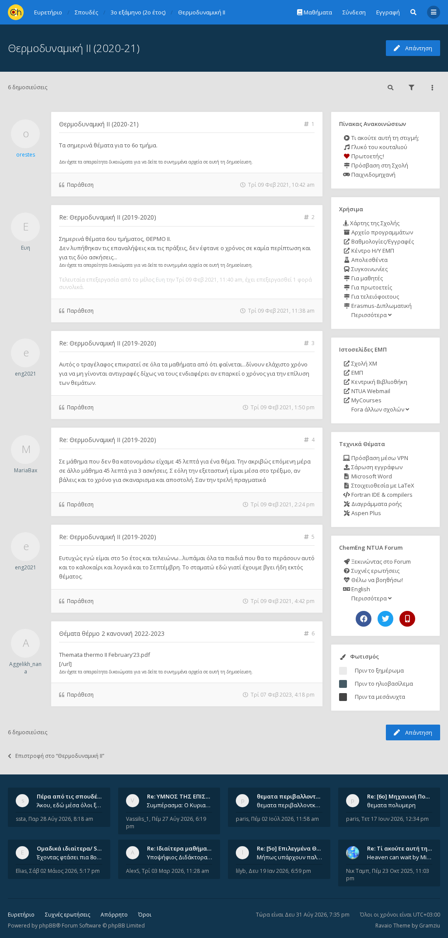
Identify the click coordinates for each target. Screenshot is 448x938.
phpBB (47, 925)
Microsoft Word (371, 476)
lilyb (241, 871)
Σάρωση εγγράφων (376, 467)
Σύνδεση (354, 12)
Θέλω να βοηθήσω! (376, 580)
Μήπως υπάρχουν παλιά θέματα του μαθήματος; (289, 857)
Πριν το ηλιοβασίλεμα (384, 683)
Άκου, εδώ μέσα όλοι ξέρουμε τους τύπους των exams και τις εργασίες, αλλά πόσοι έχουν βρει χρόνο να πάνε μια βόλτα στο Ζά (69, 805)
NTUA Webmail (370, 391)
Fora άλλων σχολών (378, 409)
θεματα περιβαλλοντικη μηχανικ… (305, 796)
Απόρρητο (114, 914)
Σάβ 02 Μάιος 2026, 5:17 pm (64, 871)
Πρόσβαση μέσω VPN (379, 458)
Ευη (25, 247)
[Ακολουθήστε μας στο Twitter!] (385, 619)
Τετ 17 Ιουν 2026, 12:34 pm (395, 819)
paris (242, 819)
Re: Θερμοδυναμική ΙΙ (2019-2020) (107, 217)
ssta (21, 819)
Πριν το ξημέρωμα (379, 670)
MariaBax (25, 470)
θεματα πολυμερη (391, 805)
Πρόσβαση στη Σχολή (379, 165)
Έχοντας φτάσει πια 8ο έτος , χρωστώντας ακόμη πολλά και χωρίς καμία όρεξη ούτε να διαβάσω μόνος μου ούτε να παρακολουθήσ (69, 857)
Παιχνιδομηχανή (373, 174)
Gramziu (429, 925)
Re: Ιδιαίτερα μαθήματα (180, 848)
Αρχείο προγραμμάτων (381, 232)
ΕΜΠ (356, 373)
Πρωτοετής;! (367, 156)
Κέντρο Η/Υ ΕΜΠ (372, 251)
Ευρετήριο (21, 914)
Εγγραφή (388, 12)
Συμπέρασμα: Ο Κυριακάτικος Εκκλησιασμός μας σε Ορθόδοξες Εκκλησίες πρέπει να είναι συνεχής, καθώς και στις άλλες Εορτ (180, 805)
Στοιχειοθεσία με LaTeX (382, 485)
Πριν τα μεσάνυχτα (380, 697)
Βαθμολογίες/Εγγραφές (382, 241)
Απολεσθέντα (369, 260)
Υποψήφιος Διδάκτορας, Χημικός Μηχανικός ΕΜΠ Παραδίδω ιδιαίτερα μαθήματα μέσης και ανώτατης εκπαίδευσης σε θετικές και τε (180, 857)
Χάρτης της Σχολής (374, 223)
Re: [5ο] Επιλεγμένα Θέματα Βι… (301, 848)
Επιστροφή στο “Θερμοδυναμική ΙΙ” (59, 756)
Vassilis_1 (137, 819)
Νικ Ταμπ (357, 871)
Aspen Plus (365, 513)
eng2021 (25, 373)
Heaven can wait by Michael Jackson (400, 857)
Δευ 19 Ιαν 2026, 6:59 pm (279, 871)
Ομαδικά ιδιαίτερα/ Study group (82, 848)
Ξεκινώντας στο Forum (380, 561)
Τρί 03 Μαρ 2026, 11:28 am (175, 871)
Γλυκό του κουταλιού (378, 147)
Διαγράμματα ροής (376, 504)
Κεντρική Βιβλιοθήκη (378, 382)
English (360, 589)
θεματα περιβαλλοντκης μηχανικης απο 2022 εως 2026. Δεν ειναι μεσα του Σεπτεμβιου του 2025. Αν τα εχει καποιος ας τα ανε (289, 805)
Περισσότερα (369, 315)
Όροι (144, 914)
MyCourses (366, 400)
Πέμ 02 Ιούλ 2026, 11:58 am (285, 819)
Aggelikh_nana (25, 667)
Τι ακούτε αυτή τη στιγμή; (384, 138)
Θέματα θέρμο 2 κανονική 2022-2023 (111, 633)
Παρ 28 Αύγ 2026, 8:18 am (60, 819)
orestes (25, 154)
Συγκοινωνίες (369, 269)
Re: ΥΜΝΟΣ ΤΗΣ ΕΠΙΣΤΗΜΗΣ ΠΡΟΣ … (198, 796)
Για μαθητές (366, 278)
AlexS (132, 871)
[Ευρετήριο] (16, 12)
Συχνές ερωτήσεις (374, 571)
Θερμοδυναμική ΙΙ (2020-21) (74, 48)
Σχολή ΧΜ (363, 363)
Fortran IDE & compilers (381, 495)
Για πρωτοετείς (371, 287)
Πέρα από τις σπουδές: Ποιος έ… (82, 796)
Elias (21, 871)
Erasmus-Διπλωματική (381, 306)
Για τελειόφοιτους (374, 296)
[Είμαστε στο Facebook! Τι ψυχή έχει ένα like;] (363, 619)
